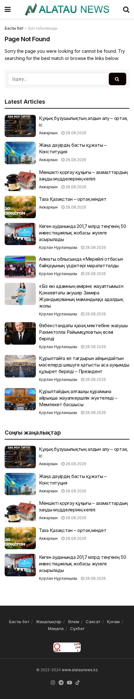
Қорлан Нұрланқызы (58, 247)
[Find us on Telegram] (61, 682)
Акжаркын (48, 132)
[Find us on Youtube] (69, 682)
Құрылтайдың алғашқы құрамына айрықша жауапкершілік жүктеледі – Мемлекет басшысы (78, 397)
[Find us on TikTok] (77, 682)
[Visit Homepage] (67, 9)
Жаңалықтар (48, 621)
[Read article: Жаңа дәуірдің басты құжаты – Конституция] (20, 153)
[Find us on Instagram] (53, 682)
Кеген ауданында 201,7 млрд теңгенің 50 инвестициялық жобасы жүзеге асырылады (82, 232)
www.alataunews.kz (80, 669)
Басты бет (14, 28)
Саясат (93, 621)
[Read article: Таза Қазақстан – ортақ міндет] (20, 207)
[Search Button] (126, 9)
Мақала (56, 628)
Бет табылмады (42, 28)
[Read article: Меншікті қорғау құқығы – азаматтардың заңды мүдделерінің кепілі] (20, 180)
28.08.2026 (75, 132)
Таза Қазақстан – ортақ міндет (72, 199)
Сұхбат (77, 628)
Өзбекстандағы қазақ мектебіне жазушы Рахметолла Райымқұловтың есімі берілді (83, 332)
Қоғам (113, 621)
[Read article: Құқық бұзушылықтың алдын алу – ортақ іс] (20, 126)
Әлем (73, 621)
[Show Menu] (8, 9)
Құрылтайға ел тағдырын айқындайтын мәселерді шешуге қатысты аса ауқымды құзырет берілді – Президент (84, 364)
